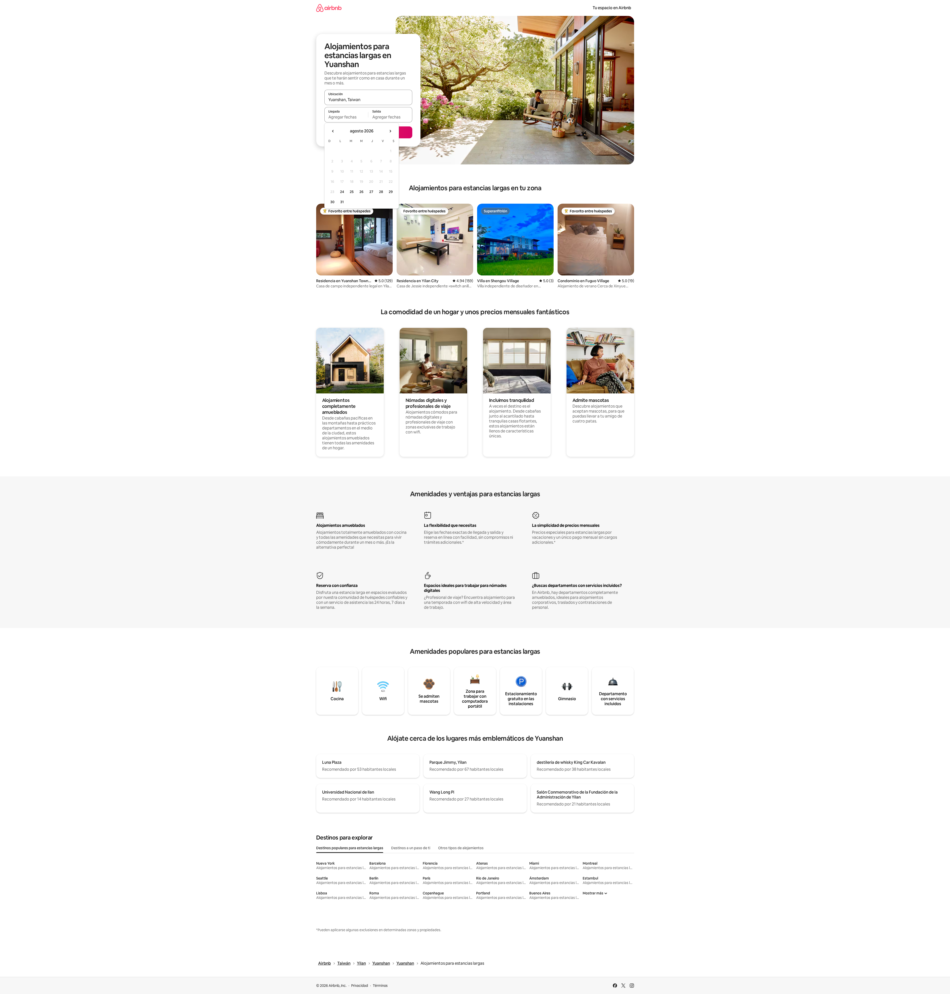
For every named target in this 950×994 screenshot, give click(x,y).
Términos (380, 985)
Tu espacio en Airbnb (612, 7)
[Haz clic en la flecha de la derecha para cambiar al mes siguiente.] (390, 131)
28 (381, 192)
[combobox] (368, 100)
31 (342, 202)
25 (352, 192)
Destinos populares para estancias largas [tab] (349, 848)
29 (391, 192)
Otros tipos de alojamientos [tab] (461, 848)
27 (371, 192)
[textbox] (346, 117)
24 (342, 192)
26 (361, 192)
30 (332, 202)
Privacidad (359, 985)
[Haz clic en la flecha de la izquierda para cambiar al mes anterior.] (333, 131)
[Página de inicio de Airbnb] (329, 8)
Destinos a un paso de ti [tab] (410, 848)
